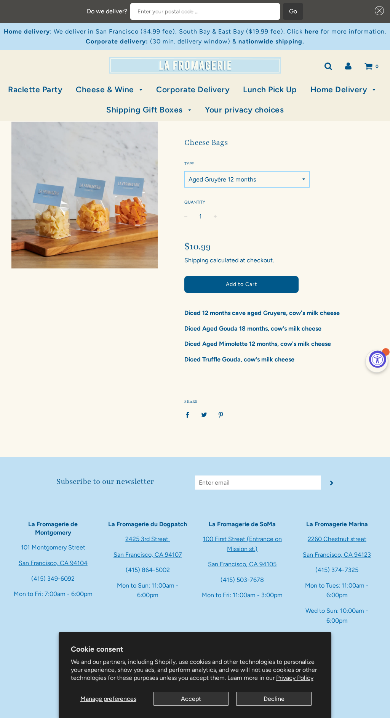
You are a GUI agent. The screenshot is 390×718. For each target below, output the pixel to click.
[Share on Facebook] (189, 414)
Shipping (196, 260)
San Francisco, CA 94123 (337, 554)
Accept (191, 698)
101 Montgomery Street (53, 547)
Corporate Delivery (193, 89)
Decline (274, 698)
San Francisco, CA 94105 (242, 564)
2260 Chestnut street (337, 539)
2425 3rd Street (147, 539)
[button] (378, 10)
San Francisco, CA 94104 (53, 563)
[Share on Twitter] (204, 414)
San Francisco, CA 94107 (147, 554)
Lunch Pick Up (270, 89)
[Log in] (348, 65)
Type (189, 163)
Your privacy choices (244, 109)
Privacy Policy (294, 677)
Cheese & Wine (106, 89)
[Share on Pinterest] (221, 414)
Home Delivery (339, 89)
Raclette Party (35, 89)
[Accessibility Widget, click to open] (377, 359)
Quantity (194, 202)
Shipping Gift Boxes (145, 109)
